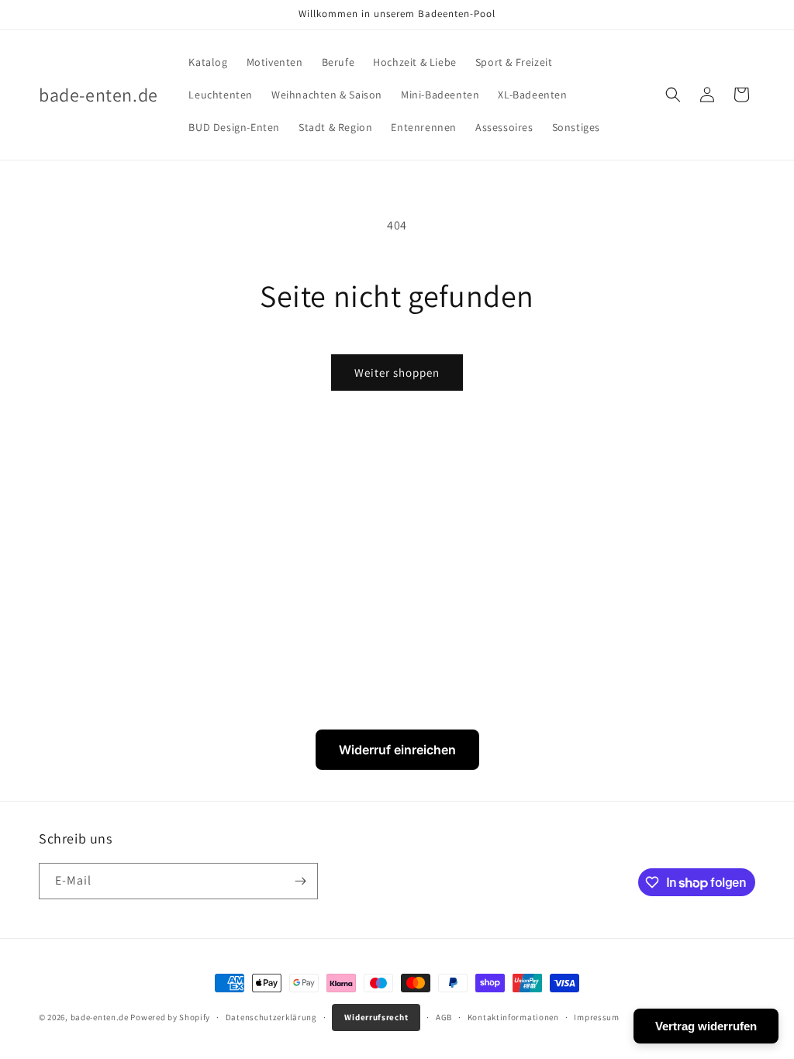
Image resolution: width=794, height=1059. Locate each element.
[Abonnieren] (300, 881)
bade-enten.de (100, 1017)
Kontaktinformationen (513, 1017)
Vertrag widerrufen (706, 1026)
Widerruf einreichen (397, 749)
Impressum (596, 1017)
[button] (673, 95)
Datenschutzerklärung (271, 1017)
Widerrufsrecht (376, 1017)
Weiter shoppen (397, 372)
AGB (444, 1017)
